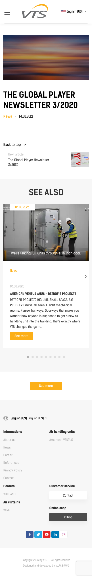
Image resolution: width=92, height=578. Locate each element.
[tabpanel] (46, 276)
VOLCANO (9, 494)
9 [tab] (64, 357)
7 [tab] (55, 357)
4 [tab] (41, 357)
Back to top (12, 144)
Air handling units (62, 432)
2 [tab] (32, 357)
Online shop (57, 508)
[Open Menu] (8, 11)
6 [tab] (50, 357)
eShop (68, 517)
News (7, 447)
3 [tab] (37, 357)
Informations (12, 432)
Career (8, 455)
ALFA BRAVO (62, 565)
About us (9, 440)
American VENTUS (61, 440)
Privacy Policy (12, 470)
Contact (8, 478)
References (11, 463)
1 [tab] (28, 357)
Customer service (62, 486)
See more (21, 336)
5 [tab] (46, 357)
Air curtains (11, 502)
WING (6, 510)
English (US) (75, 11)
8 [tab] (59, 357)
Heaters (9, 486)
